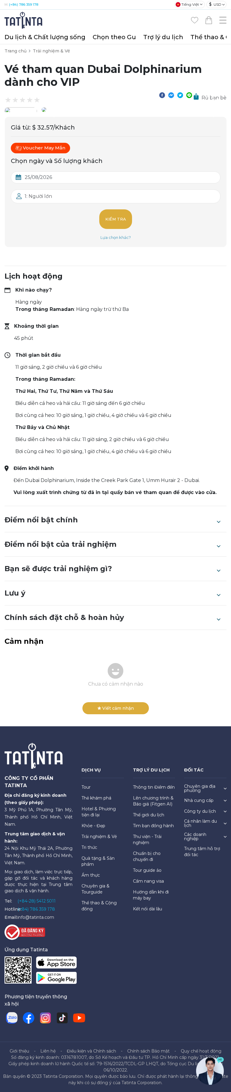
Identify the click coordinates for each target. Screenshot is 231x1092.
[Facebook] (28, 1018)
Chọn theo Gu (114, 37)
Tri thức (89, 847)
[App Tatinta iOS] (56, 963)
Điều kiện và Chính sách (91, 1051)
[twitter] (180, 95)
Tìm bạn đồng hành (153, 825)
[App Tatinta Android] (56, 979)
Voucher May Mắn (44, 148)
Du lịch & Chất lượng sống (45, 37)
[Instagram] (45, 1018)
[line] (189, 95)
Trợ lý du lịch (163, 37)
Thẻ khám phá (96, 798)
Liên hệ (48, 1051)
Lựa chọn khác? (115, 237)
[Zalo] (12, 1018)
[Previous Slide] (51, 109)
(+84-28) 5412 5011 (36, 901)
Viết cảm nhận (118, 708)
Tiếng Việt (190, 4)
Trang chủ (15, 51)
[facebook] (162, 95)
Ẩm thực (91, 875)
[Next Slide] (217, 109)
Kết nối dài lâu (147, 909)
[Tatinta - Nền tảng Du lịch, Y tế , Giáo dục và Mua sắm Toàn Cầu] (24, 20)
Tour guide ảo (147, 870)
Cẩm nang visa (148, 881)
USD (215, 4)
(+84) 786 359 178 (23, 4)
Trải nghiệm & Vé (51, 51)
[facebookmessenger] (171, 95)
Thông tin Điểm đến (154, 787)
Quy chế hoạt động (201, 1051)
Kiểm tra (115, 219)
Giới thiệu (19, 1051)
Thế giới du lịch (148, 815)
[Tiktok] (62, 1018)
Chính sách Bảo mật (148, 1051)
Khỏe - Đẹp (93, 825)
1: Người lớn (38, 196)
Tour (86, 787)
